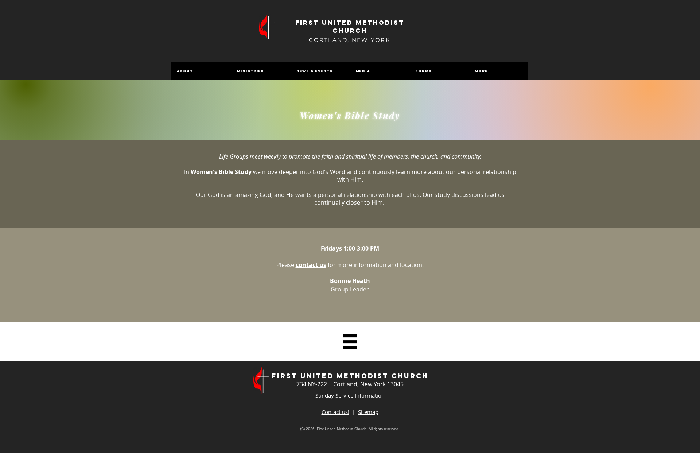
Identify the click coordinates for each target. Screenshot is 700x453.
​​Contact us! (335, 411)
